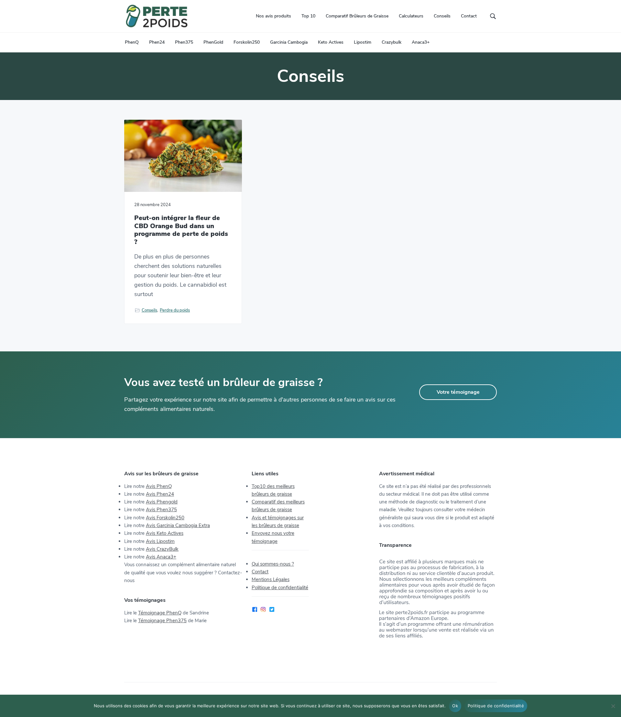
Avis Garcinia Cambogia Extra (178, 525)
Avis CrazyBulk (162, 549)
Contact (260, 571)
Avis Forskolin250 (165, 517)
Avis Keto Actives (164, 533)
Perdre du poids (175, 310)
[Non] (613, 706)
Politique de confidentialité (280, 587)
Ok (455, 705)
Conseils (149, 310)
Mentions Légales (270, 579)
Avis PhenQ (159, 486)
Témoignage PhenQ (159, 613)
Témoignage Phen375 (162, 620)
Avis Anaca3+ (161, 557)
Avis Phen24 (160, 494)
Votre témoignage (458, 392)
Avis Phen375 (161, 509)
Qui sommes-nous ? (273, 564)
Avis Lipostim (160, 541)
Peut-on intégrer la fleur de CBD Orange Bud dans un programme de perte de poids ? (181, 230)
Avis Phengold (162, 502)
